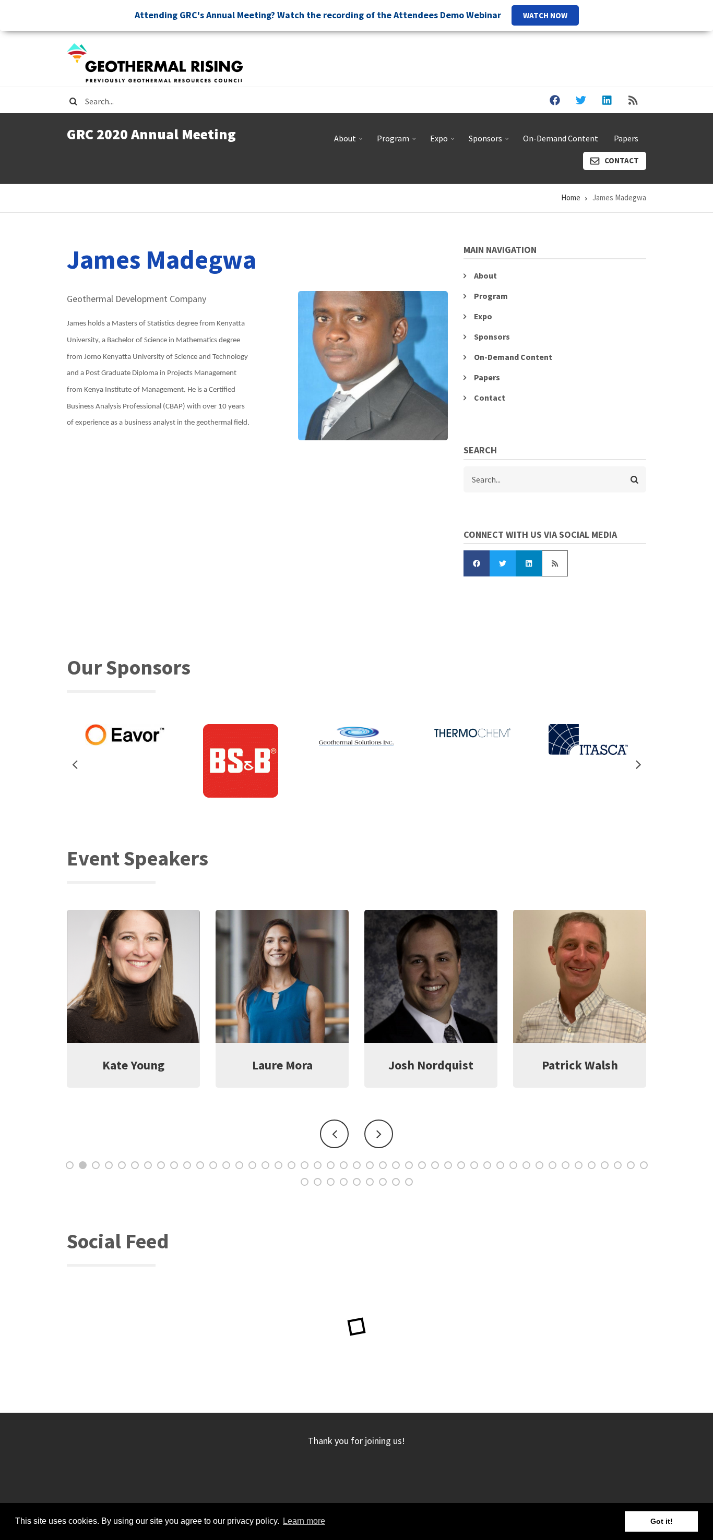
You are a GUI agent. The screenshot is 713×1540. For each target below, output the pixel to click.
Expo (443, 142)
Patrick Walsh (431, 1065)
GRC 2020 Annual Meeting (151, 134)
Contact (621, 160)
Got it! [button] (661, 1521)
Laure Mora (133, 1065)
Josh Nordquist (282, 1065)
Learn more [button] (304, 1521)
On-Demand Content (560, 138)
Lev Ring (579, 1065)
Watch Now (545, 15)
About (349, 142)
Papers (626, 138)
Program (397, 142)
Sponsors (490, 142)
